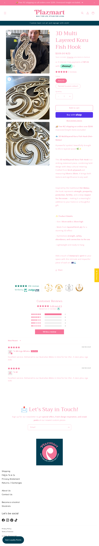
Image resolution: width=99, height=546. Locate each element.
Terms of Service (7, 531)
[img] (14, 347)
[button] (5, 13)
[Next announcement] (94, 2)
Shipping (70, 57)
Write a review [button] (49, 332)
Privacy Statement (11, 479)
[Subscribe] (68, 427)
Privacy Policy (6, 529)
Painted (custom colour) (68, 86)
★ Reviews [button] (97, 275)
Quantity (59, 91)
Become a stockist (11, 502)
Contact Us (7, 494)
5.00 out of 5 (56, 306)
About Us (6, 490)
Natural (61, 81)
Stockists (6, 506)
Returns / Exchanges (12, 483)
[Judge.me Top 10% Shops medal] (79, 288)
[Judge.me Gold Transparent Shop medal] (49, 288)
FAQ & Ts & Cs (8, 475)
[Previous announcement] (4, 2)
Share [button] (60, 270)
